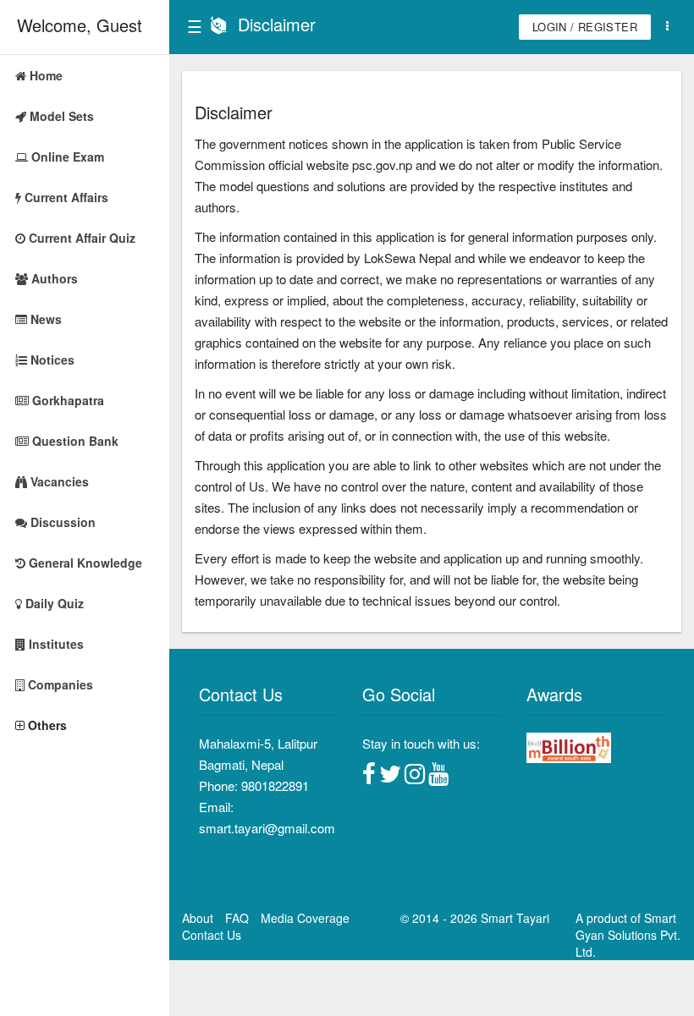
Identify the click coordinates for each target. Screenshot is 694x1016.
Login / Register (584, 27)
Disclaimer (277, 24)
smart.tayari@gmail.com (267, 828)
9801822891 (275, 785)
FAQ (237, 917)
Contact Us (211, 934)
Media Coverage (305, 917)
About (197, 917)
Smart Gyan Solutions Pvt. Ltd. (628, 934)
